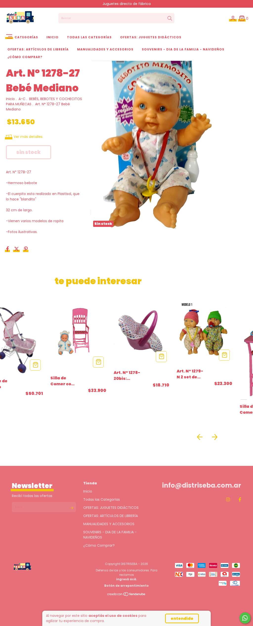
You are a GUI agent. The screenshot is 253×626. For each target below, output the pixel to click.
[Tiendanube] (126, 595)
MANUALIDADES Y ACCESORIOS (105, 49)
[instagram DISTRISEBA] (228, 499)
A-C (22, 98)
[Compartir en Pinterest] (26, 249)
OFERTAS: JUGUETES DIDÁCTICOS (150, 37)
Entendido (182, 618)
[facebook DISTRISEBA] (239, 499)
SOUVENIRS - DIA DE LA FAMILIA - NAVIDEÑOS (183, 49)
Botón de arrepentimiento (126, 585)
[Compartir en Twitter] (17, 249)
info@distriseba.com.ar (201, 485)
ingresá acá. (126, 579)
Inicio (52, 37)
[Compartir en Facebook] (8, 249)
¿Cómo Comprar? (24, 57)
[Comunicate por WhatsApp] (245, 618)
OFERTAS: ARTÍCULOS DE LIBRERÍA (38, 49)
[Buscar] (169, 18)
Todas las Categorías (89, 37)
